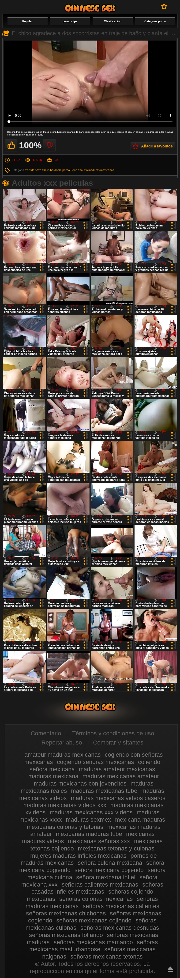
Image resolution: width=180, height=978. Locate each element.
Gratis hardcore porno (56, 170)
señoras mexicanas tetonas (106, 956)
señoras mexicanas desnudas (119, 927)
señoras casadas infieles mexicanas (97, 888)
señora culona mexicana (110, 862)
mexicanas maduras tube (89, 834)
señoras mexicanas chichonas (66, 913)
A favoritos (164, 6)
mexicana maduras (140, 819)
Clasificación (112, 21)
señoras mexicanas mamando (93, 942)
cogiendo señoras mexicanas (95, 762)
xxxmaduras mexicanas (99, 170)
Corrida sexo (33, 170)
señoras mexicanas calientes (121, 906)
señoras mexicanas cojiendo (93, 920)
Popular (27, 21)
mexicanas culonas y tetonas (65, 827)
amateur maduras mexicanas (62, 754)
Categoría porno (155, 21)
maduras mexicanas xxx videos (91, 812)
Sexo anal (77, 170)
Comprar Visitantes (118, 742)
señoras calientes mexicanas (100, 884)
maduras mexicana (53, 776)
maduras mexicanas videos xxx (64, 805)
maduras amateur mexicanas (117, 769)
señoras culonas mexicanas (96, 898)
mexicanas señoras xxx (99, 841)
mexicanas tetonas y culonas (116, 848)
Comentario (46, 733)
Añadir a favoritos (157, 146)
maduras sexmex (88, 819)
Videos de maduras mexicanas (90, 8)
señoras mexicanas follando (66, 935)
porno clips (70, 21)
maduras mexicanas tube (104, 790)
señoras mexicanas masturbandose (93, 946)
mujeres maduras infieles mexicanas (78, 855)
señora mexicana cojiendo (109, 870)
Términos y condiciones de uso (113, 733)
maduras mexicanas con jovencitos (80, 783)
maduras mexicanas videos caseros (118, 798)
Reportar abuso (61, 742)
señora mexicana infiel (105, 877)
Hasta (170, 969)
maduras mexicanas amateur (120, 776)
